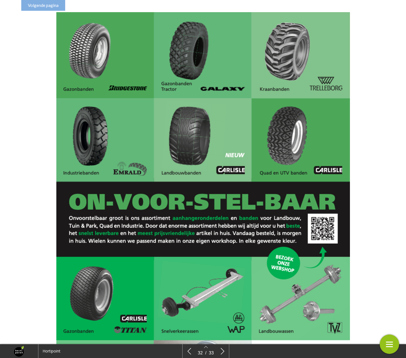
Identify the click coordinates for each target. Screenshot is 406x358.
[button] (43, 5)
